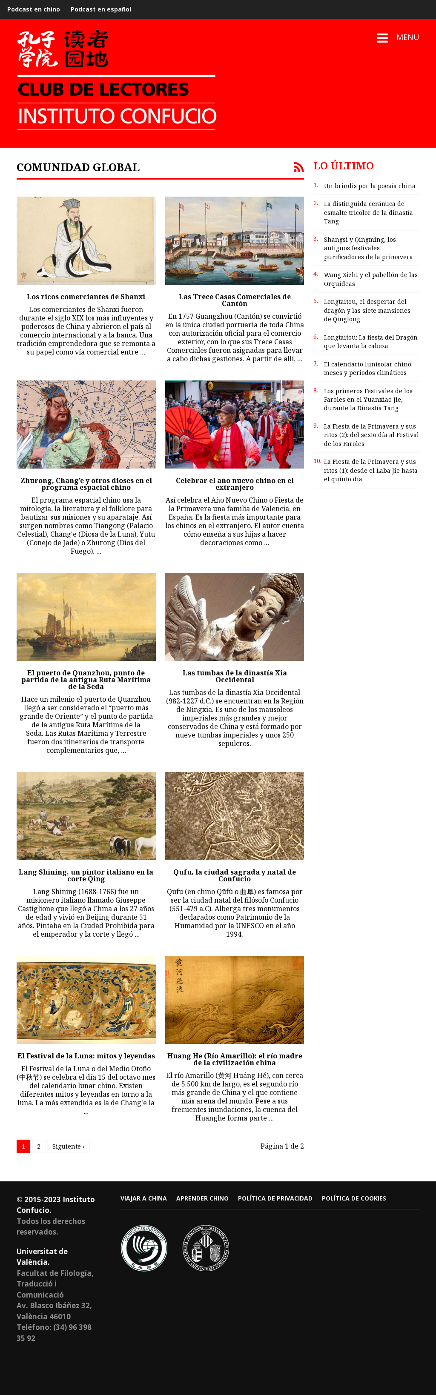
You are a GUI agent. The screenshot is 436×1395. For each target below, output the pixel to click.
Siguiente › (68, 1146)
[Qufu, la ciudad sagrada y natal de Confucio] (234, 816)
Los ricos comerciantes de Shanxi (86, 296)
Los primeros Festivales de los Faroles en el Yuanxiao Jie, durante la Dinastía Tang (368, 399)
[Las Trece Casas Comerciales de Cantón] (234, 241)
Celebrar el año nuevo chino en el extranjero (235, 484)
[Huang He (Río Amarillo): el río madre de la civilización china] (234, 1000)
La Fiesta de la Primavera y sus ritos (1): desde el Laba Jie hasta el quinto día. (371, 470)
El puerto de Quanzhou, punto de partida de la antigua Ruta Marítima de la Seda (86, 679)
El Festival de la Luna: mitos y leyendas (86, 1056)
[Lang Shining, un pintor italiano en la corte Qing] (86, 816)
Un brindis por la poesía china (370, 186)
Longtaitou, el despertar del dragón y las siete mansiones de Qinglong (367, 310)
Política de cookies (354, 1198)
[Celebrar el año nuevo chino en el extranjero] (234, 424)
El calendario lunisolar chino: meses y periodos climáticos (368, 368)
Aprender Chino (202, 1198)
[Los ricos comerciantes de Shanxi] (86, 241)
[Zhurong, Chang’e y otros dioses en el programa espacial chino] (86, 424)
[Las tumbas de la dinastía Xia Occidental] (234, 617)
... (142, 352)
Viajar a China (143, 1198)
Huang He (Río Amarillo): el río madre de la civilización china (234, 1059)
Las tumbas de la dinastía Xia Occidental (235, 676)
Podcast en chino (33, 9)
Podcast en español (101, 9)
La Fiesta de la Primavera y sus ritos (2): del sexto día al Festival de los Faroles (371, 435)
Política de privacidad (275, 1198)
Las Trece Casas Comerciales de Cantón (235, 300)
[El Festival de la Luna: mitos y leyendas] (86, 1000)
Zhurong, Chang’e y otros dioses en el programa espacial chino (86, 484)
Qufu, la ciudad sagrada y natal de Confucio (234, 875)
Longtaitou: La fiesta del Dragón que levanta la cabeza (371, 341)
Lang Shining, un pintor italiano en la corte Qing (86, 875)
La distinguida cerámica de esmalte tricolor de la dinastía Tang (368, 212)
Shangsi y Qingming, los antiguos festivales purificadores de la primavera (368, 248)
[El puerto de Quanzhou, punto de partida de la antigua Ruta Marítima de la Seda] (86, 617)
